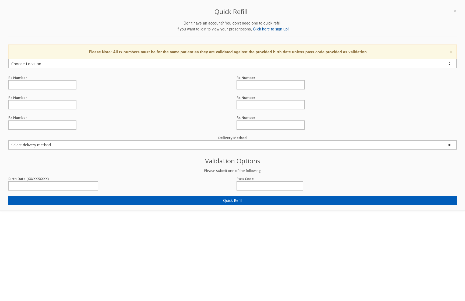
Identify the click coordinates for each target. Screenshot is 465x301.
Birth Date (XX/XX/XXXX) (28, 178)
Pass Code (245, 178)
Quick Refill (232, 200)
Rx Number (17, 77)
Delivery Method (232, 137)
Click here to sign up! (271, 29)
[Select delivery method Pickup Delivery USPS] (232, 145)
